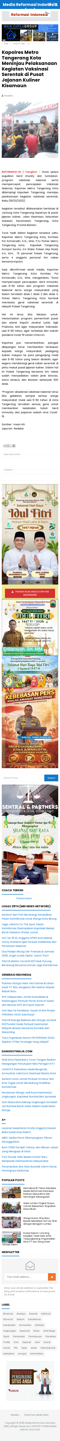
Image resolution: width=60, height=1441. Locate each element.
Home (6, 43)
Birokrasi (8, 1313)
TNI (15, 1347)
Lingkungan (9, 1330)
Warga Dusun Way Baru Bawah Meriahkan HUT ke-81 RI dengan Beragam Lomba (40, 1221)
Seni (37, 1342)
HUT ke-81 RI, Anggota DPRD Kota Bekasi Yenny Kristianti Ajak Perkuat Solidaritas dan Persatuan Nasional (29, 942)
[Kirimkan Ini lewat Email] (4, 445)
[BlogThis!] (7, 445)
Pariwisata (19, 1336)
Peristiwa (51, 1336)
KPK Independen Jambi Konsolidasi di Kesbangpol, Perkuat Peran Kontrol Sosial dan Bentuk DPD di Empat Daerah (28, 1001)
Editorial (46, 1313)
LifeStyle (39, 1325)
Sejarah (26, 1342)
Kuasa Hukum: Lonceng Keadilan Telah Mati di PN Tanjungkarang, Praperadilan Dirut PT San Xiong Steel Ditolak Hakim (29, 1238)
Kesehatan (9, 1325)
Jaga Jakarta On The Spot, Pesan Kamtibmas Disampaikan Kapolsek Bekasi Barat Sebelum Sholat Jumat (28, 928)
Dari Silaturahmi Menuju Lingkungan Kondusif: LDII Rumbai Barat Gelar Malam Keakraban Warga (29, 1106)
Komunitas (25, 1325)
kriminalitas (36, 1353)
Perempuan (35, 1336)
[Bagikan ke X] (10, 445)
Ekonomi (8, 1319)
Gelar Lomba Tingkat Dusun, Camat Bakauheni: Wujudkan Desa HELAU (39, 1206)
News (36, 1330)
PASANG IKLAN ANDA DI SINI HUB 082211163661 (32, 593)
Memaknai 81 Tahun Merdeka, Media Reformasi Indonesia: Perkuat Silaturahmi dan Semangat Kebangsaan (39, 1193)
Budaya (21, 1313)
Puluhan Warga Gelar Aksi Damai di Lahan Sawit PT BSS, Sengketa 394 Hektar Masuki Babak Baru (28, 987)
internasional (48, 1347)
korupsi (22, 1353)
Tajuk (24, 1347)
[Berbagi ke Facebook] (14, 445)
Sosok (6, 1347)
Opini (6, 1336)
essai (34, 1347)
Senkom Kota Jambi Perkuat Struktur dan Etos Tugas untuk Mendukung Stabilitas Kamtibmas (28, 1083)
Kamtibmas (34, 1319)
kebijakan (8, 1353)
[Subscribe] (52, 1277)
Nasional (25, 1330)
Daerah (33, 1313)
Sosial (47, 1342)
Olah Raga (49, 1330)
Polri (16, 1342)
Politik (6, 1342)
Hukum (20, 1319)
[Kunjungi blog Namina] (30, 1381)
